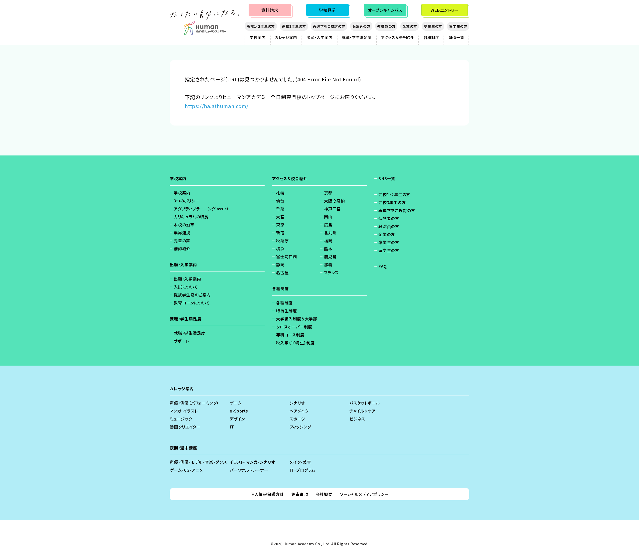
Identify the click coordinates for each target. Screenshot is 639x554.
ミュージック (181, 419)
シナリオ (297, 403)
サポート (181, 341)
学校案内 (257, 37)
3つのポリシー (187, 201)
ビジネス (357, 419)
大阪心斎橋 (334, 201)
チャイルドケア (362, 411)
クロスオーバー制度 (294, 327)
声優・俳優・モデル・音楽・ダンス (198, 462)
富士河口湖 (286, 257)
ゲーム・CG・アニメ (186, 470)
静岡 (280, 265)
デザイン (237, 419)
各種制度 (431, 37)
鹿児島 (330, 257)
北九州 (330, 233)
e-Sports (239, 411)
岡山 (328, 217)
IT (232, 427)
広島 (328, 225)
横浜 (280, 249)
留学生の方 (458, 26)
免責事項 (299, 494)
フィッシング (300, 427)
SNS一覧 (456, 37)
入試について (186, 287)
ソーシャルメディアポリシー (364, 494)
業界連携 (182, 233)
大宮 (280, 217)
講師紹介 (182, 249)
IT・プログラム (302, 470)
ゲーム (236, 403)
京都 (328, 193)
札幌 (280, 193)
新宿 (280, 233)
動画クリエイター (185, 427)
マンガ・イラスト (183, 411)
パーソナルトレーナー (249, 470)
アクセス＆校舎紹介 (397, 37)
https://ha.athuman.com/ (216, 106)
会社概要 (324, 494)
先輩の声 (182, 241)
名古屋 (282, 273)
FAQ (382, 266)
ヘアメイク (299, 411)
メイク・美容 (300, 462)
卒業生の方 (433, 26)
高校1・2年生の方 (261, 26)
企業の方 (409, 26)
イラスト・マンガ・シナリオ (252, 462)
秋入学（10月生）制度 (295, 343)
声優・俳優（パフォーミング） (194, 403)
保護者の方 (361, 26)
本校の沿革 (184, 225)
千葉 (280, 209)
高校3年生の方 (294, 26)
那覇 (328, 265)
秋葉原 (282, 241)
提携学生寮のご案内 (192, 295)
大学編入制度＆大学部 (296, 319)
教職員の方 (386, 26)
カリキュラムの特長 (191, 217)
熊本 (328, 249)
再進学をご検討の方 (329, 26)
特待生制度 (286, 311)
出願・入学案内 (319, 37)
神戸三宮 (332, 209)
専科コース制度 (290, 335)
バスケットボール (364, 403)
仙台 (280, 201)
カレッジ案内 (286, 37)
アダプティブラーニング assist (201, 209)
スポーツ (297, 419)
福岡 (328, 241)
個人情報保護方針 (267, 494)
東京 (280, 225)
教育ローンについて (192, 303)
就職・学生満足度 (356, 37)
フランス (331, 273)
